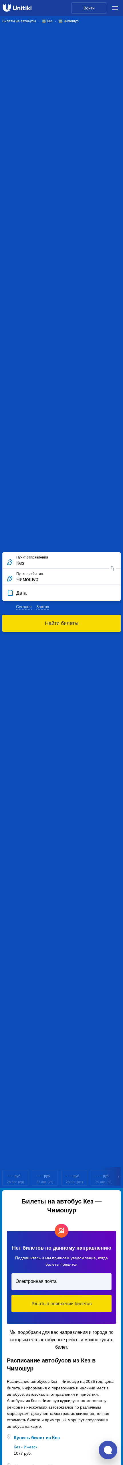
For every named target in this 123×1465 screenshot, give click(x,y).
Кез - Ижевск (25, 1447)
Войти (89, 8)
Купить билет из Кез (37, 1437)
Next (119, 1178)
